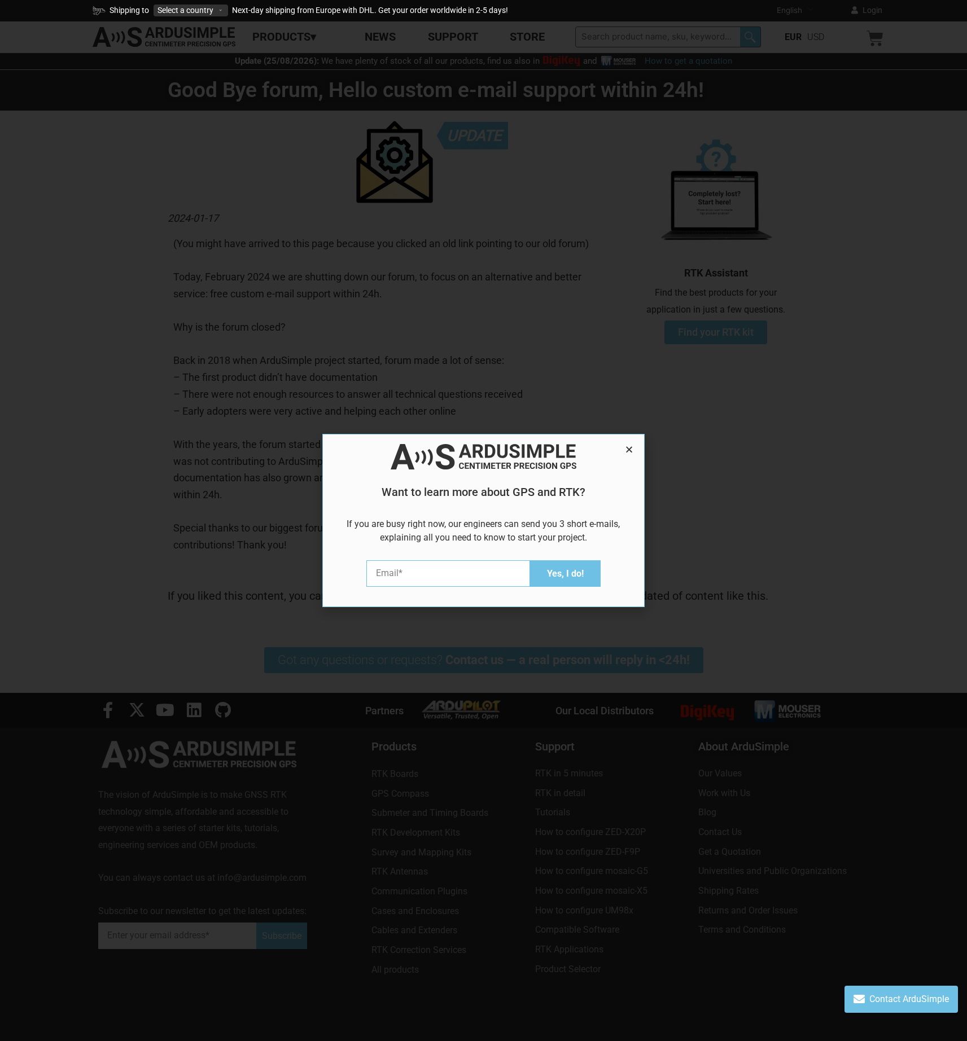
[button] (629, 449)
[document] (483, 520)
